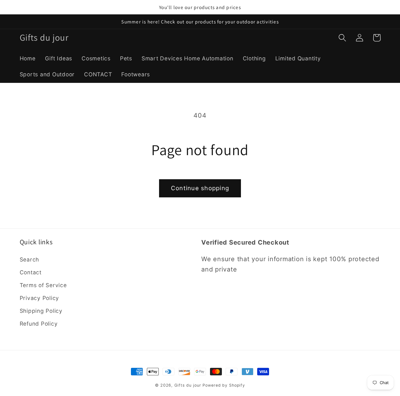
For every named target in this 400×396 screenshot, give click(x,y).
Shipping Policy (41, 310)
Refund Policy (39, 323)
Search (29, 259)
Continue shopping (200, 188)
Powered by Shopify (223, 385)
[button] (342, 37)
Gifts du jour (187, 385)
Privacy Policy (39, 298)
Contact (31, 272)
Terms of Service (43, 285)
